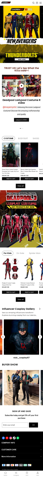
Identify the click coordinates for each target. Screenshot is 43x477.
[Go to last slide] (3, 337)
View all (21, 186)
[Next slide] (40, 337)
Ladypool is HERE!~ (21, 120)
